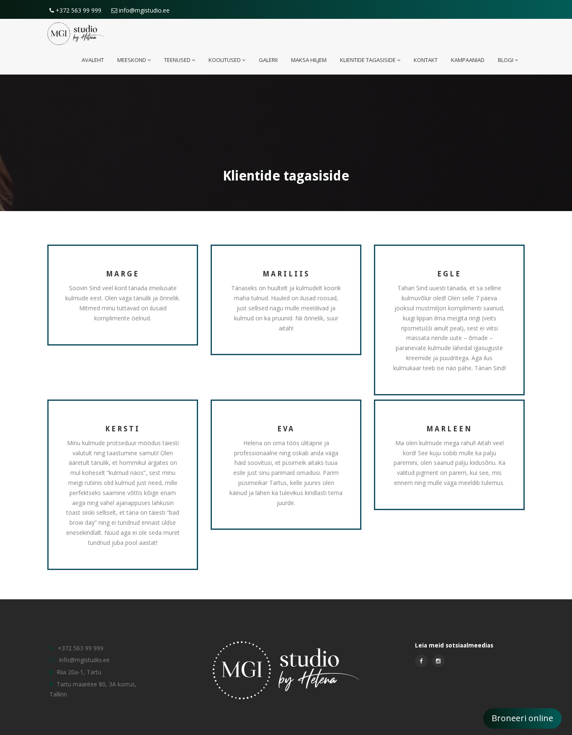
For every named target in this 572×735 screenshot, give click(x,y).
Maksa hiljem (309, 60)
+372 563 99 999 (77, 10)
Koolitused (225, 60)
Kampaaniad (467, 60)
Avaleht (93, 60)
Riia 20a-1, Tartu (79, 672)
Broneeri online (522, 718)
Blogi (505, 60)
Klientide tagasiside (368, 60)
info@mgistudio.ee (143, 10)
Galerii (268, 60)
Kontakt (426, 60)
